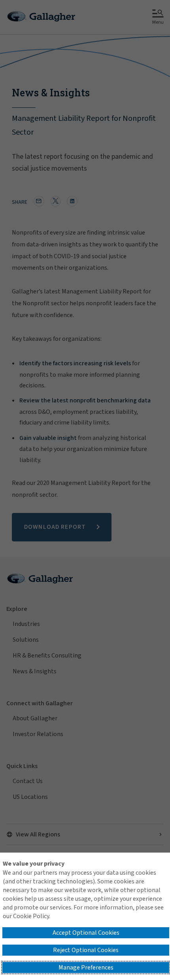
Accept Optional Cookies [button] (86, 932)
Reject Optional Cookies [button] (86, 950)
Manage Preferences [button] (86, 967)
